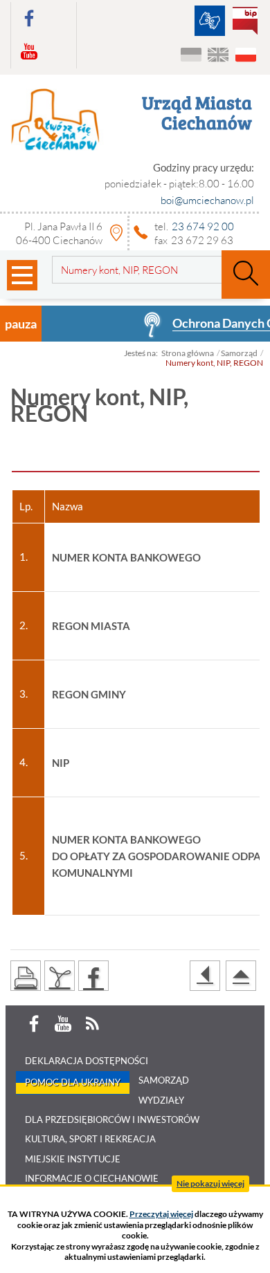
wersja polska (245, 55)
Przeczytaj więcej (161, 1214)
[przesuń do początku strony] (241, 975)
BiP (248, 22)
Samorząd (239, 353)
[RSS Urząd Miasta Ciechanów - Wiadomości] (92, 1024)
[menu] (22, 275)
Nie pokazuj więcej (210, 1183)
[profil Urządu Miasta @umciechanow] (29, 18)
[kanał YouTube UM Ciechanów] (29, 51)
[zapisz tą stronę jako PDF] (59, 975)
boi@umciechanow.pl (207, 200)
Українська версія (191, 55)
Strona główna (187, 353)
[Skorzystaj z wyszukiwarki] (246, 274)
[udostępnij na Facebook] (93, 975)
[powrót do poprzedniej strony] (205, 975)
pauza (21, 323)
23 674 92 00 (203, 226)
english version (218, 55)
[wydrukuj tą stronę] (25, 975)
